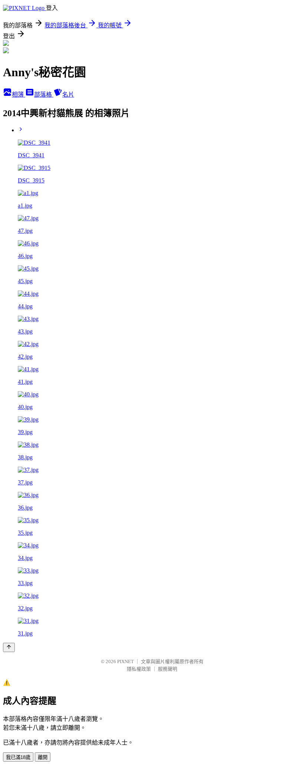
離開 (42, 757)
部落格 (43, 94)
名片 (68, 94)
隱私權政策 (139, 669)
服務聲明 (167, 669)
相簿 (18, 94)
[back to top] (9, 647)
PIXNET (125, 661)
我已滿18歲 (18, 757)
